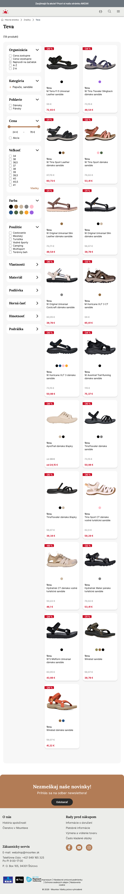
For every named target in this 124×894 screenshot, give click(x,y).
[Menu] (118, 12)
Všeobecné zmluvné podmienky (68, 880)
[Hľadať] (109, 12)
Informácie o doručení (79, 822)
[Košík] (100, 12)
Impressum (46, 880)
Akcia (16, 137)
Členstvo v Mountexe (15, 827)
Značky (27, 20)
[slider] (9, 126)
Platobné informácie (78, 827)
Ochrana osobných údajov (57, 882)
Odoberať (62, 802)
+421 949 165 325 (33, 857)
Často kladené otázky (79, 838)
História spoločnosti (14, 822)
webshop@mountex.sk (25, 852)
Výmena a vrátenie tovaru (81, 833)
